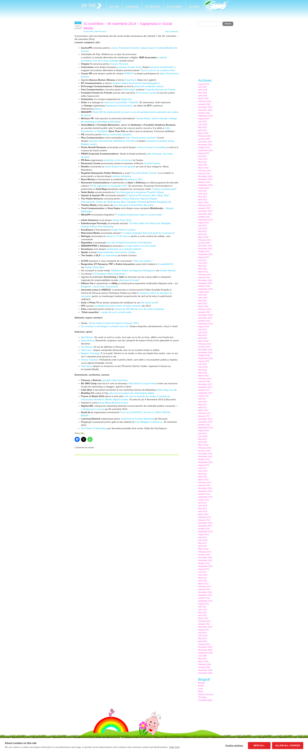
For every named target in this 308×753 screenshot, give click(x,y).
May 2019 (202, 335)
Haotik (201, 686)
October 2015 (204, 459)
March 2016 (203, 445)
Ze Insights (174, 6)
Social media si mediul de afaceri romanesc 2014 (114, 323)
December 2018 (205, 350)
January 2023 (204, 208)
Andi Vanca (87, 366)
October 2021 (204, 251)
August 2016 (203, 430)
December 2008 (205, 670)
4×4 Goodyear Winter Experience (109, 273)
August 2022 (203, 223)
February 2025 (204, 136)
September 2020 (205, 289)
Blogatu (201, 683)
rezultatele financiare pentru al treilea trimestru (117, 305)
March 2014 (203, 514)
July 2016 (202, 433)
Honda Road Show (122, 220)
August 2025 (203, 119)
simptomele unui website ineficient (124, 249)
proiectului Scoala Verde (129, 67)
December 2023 (205, 176)
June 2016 (202, 436)
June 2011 (202, 609)
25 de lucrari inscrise (146, 92)
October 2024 (204, 147)
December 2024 (205, 142)
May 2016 (202, 439)
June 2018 (202, 367)
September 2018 (205, 358)
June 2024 (202, 159)
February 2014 (204, 517)
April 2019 (202, 338)
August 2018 (203, 361)
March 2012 (203, 583)
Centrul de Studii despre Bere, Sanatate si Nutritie (121, 202)
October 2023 (204, 182)
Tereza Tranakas (89, 359)
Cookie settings (234, 745)
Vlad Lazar (87, 350)
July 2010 (202, 633)
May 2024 (202, 162)
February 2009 (204, 664)
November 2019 (205, 318)
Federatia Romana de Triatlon (160, 89)
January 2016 (204, 451)
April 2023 (202, 199)
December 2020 (205, 280)
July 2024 (202, 156)
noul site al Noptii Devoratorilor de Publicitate (129, 242)
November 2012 (205, 560)
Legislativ (132, 6)
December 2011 (205, 592)
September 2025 (205, 116)
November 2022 (205, 214)
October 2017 (204, 390)
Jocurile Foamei (152, 163)
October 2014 (204, 494)
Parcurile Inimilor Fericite (143, 173)
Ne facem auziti (149, 302)
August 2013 (203, 534)
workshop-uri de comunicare (117, 160)
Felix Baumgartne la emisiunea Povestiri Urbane (139, 192)
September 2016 (205, 428)
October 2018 (204, 355)
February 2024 (204, 171)
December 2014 (205, 488)
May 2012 (202, 578)
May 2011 (202, 612)
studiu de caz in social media (116, 312)
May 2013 (202, 543)
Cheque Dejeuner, (130, 198)
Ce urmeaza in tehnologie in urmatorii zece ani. (105, 326)
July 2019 (202, 329)
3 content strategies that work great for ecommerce (148, 233)
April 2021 (202, 269)
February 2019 (204, 344)
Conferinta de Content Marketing (137, 418)
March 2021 (203, 272)
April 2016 (202, 442)
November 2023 (205, 179)
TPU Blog (202, 697)
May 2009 (202, 659)
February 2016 (204, 448)
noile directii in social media (142, 383)
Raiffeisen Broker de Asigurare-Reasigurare (133, 270)
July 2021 (202, 260)
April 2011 (202, 615)
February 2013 (204, 552)
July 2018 (202, 364)
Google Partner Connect (123, 229)
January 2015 (204, 485)
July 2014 (202, 503)
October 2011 (204, 598)
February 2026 (204, 101)
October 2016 (204, 425)
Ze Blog (194, 6)
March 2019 (203, 341)
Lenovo (114, 48)
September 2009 (205, 653)
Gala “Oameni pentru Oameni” (140, 137)
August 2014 (203, 500)
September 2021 (205, 254)
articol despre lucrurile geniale (120, 166)
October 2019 (204, 321)
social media (88, 31)
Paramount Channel (129, 48)
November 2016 (205, 422)
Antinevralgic (128, 89)
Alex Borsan (87, 337)
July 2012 (202, 572)
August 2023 (203, 188)
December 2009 (205, 647)
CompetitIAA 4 (165, 264)
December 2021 (205, 246)
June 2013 (202, 540)
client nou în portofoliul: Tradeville (121, 102)
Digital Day (126, 99)
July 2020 (202, 295)
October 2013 (204, 529)
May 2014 (202, 508)
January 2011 (204, 624)
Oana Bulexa (87, 340)
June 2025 (202, 124)
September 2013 (205, 532)
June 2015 (202, 471)
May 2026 (202, 93)
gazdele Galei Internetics (115, 380)
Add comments (171, 31)
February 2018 (204, 378)
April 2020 (202, 303)
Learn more (174, 747)
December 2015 (205, 454)
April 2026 (202, 95)
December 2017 (205, 384)
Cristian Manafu (168, 270)
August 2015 (203, 465)
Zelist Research (100, 31)
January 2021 (204, 277)
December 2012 (205, 557)
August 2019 (203, 326)
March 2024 (203, 168)
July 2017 (202, 399)
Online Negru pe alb (166, 390)
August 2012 (203, 569)
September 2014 (205, 497)
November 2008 (205, 673)
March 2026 (203, 98)
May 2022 (202, 231)
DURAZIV (129, 73)
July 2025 (202, 121)
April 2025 (202, 130)
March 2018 (203, 376)
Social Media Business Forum (113, 402)
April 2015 (202, 477)
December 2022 (205, 211)
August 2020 (203, 292)
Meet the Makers (216, 6)
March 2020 (203, 306)
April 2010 (202, 641)
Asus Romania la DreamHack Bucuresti (133, 205)
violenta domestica (121, 176)
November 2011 (205, 595)
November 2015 (205, 456)
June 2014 (202, 506)
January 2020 (204, 312)
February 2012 (204, 586)
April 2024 (202, 165)
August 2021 (203, 257)
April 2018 (202, 373)
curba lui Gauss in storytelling (151, 147)
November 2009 (205, 650)
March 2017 (203, 410)
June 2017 (202, 402)
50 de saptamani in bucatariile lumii (108, 185)
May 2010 (202, 638)
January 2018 (204, 381)
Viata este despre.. (143, 261)
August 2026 (203, 84)
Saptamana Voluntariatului (119, 105)
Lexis (200, 689)
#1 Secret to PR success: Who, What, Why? (147, 195)
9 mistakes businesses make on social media (138, 214)
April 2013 (202, 546)
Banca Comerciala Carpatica (117, 134)
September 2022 (205, 220)
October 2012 (204, 563)
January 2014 (204, 520)
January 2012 (204, 589)
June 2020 (202, 298)
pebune (98, 108)
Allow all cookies (287, 745)
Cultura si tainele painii (164, 189)
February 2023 (204, 205)
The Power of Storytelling (94, 428)
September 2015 (205, 462)
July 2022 (202, 225)
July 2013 (202, 537)
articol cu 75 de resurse (118, 236)
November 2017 (205, 387)
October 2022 (204, 217)
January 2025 (204, 139)
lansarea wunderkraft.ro (162, 67)
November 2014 (205, 491)
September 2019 (205, 324)
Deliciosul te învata (129, 280)
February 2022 (204, 240)
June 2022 (202, 228)
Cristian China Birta (94, 267)
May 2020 (202, 300)
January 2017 (204, 416)
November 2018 (205, 352)
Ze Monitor (152, 6)
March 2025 (203, 133)
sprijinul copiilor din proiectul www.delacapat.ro (136, 83)
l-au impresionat (109, 255)
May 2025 (202, 127)
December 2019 (205, 315)
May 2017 (202, 404)
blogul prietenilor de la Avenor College (116, 252)
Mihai (200, 691)
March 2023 (203, 202)
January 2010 (204, 644)
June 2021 (202, 263)
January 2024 (204, 173)
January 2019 (204, 347)
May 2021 (202, 266)
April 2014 (202, 511)
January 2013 (204, 555)
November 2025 (205, 110)
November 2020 (205, 283)
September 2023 (205, 185)
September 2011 (205, 601)
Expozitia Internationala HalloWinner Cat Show (112, 141)
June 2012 (202, 575)
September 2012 (205, 566)
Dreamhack (130, 80)
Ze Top (114, 6)
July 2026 (202, 87)
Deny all (259, 745)
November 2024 (205, 145)
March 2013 (203, 549)
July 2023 (202, 191)
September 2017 (205, 393)
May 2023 (202, 197)
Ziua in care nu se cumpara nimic (158, 70)
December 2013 (205, 523)
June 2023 (202, 194)
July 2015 (202, 468)
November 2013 (205, 526)
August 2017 (203, 396)
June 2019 (202, 332)
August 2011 (203, 604)
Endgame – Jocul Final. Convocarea (99, 286)
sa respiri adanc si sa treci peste (139, 245)
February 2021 (204, 275)
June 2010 (202, 635)
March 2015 (203, 480)
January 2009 (204, 667)
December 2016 (205, 419)
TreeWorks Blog (205, 700)
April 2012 (202, 581)
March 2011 (203, 618)
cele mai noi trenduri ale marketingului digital (131, 393)
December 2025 (205, 107)
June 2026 (202, 90)
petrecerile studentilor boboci (148, 86)
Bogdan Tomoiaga (90, 353)
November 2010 (205, 627)
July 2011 (202, 607)
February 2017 (204, 413)
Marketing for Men (133, 179)
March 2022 (203, 237)
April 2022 (202, 234)
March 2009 (203, 661)
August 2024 (203, 153)
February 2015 (204, 482)
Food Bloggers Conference (148, 422)
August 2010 (203, 630)
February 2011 (204, 621)
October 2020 (204, 286)
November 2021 (205, 249)
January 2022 (204, 243)
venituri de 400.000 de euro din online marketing (139, 309)
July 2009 (202, 656)
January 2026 (204, 104)
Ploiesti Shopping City (160, 202)
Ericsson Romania (119, 64)
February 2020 (204, 309)
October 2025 (204, 113)
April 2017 (202, 407)
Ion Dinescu (87, 347)
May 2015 (202, 474)
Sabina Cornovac (205, 694)
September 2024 (205, 150)
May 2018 (202, 370)
